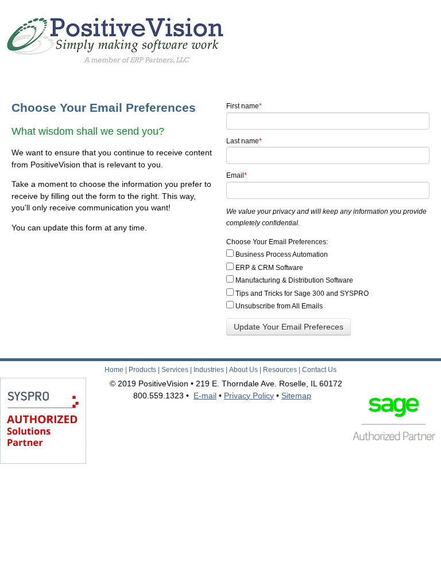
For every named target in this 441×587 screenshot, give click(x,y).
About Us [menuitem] (243, 370)
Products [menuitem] (142, 370)
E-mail (205, 395)
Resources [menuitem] (280, 370)
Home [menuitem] (114, 370)
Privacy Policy (249, 395)
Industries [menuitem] (209, 370)
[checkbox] (328, 280)
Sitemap (296, 395)
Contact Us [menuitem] (319, 370)
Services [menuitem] (174, 370)
